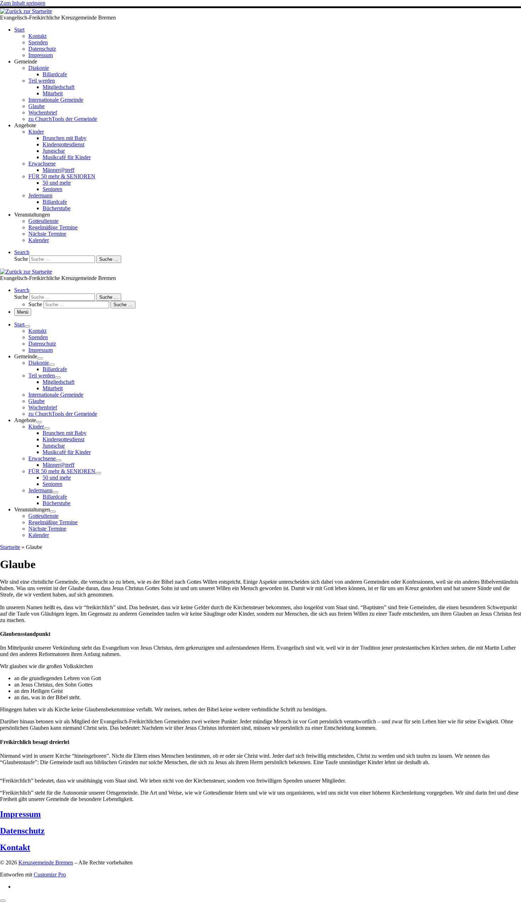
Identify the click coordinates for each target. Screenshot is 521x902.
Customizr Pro (50, 875)
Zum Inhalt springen (22, 3)
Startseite (10, 547)
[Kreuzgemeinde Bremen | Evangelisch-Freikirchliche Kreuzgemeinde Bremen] (26, 11)
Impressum (20, 814)
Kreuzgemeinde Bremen (45, 862)
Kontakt (15, 847)
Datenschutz (22, 830)
